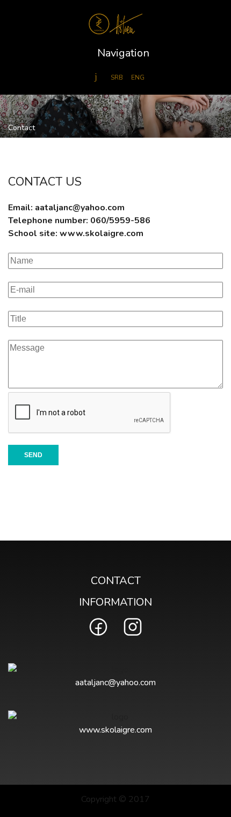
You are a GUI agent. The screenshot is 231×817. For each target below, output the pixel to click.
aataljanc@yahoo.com (80, 208)
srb (117, 77)
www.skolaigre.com (101, 233)
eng (138, 77)
